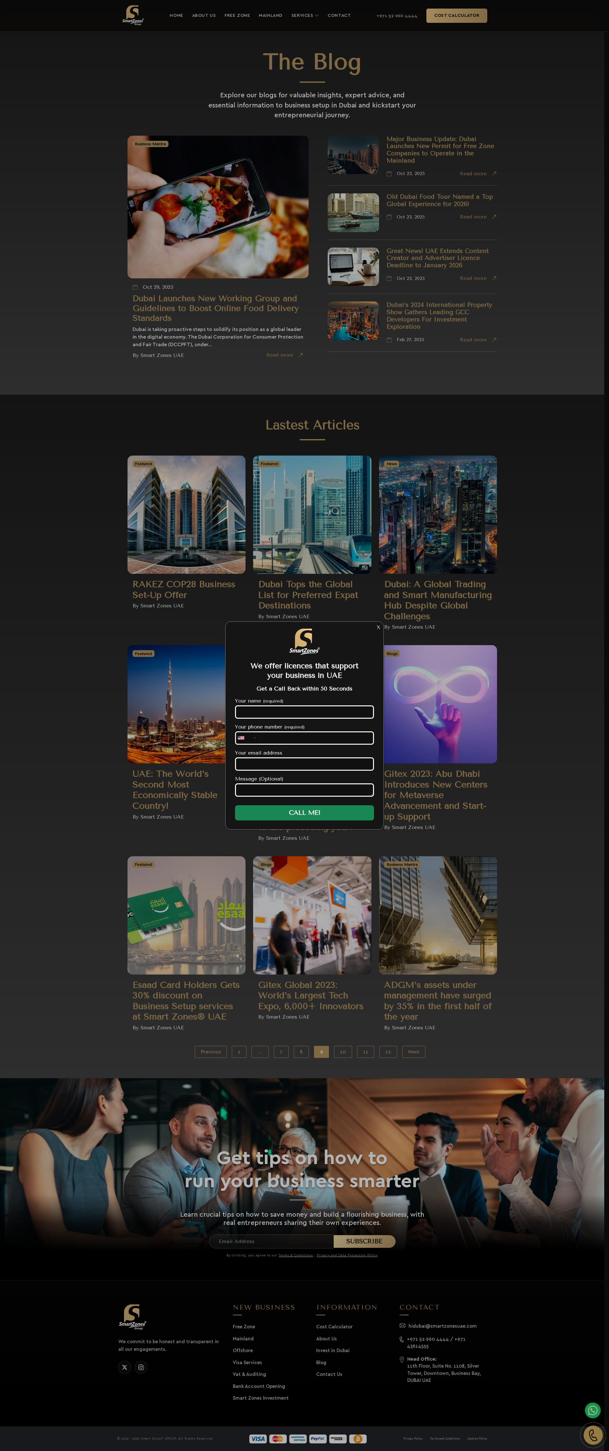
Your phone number (270, 727)
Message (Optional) (259, 779)
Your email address (258, 753)
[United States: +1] (246, 738)
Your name (259, 701)
